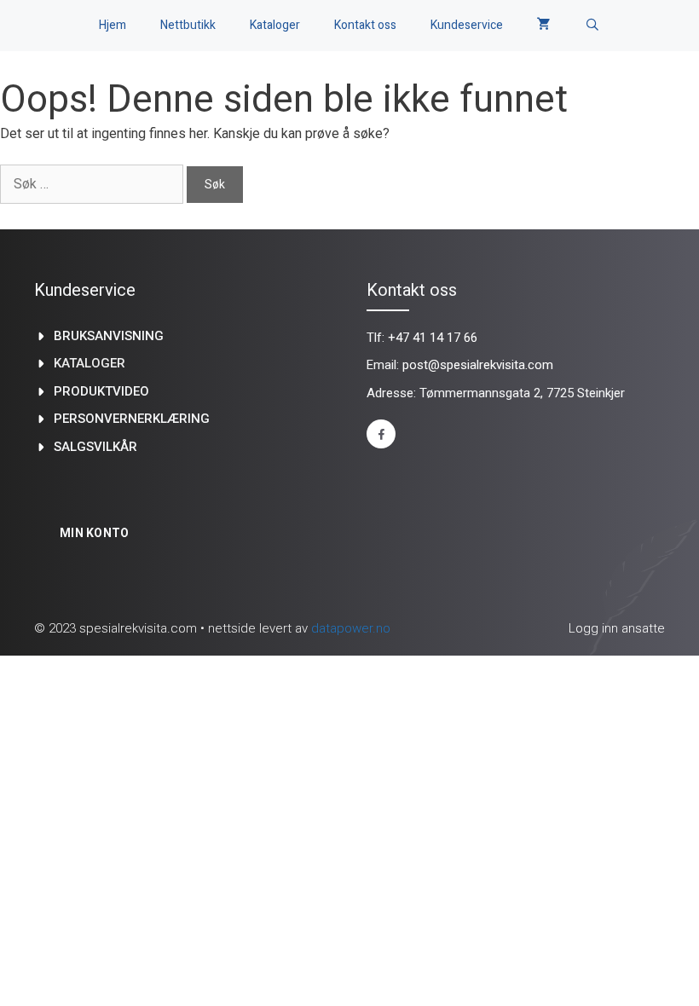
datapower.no (350, 628)
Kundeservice (466, 25)
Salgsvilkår (95, 446)
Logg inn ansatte (617, 628)
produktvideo (101, 391)
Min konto (95, 533)
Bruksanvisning (109, 336)
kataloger (89, 363)
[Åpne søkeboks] (592, 25)
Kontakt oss (365, 25)
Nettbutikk (188, 25)
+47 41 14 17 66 (432, 337)
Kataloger (275, 25)
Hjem (112, 25)
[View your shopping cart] (544, 25)
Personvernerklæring (132, 418)
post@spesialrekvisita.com (477, 365)
